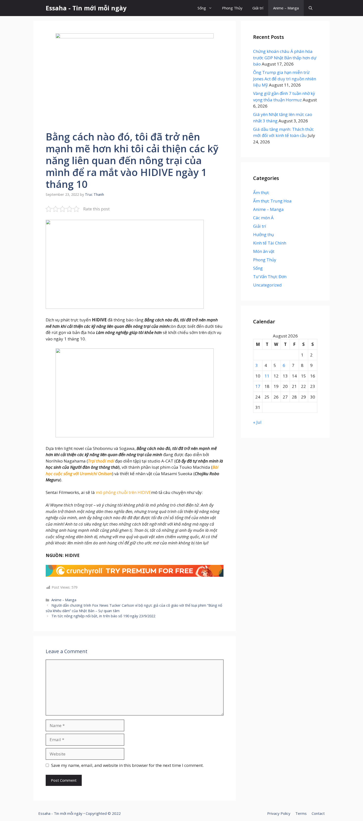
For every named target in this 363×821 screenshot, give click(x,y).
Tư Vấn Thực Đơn (269, 276)
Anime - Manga (63, 600)
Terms (301, 813)
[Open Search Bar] (310, 8)
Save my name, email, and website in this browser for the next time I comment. (127, 765)
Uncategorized (267, 285)
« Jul (257, 422)
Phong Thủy (232, 7)
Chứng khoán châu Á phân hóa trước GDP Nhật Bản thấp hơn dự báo (284, 57)
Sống (202, 7)
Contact (318, 813)
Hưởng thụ (263, 234)
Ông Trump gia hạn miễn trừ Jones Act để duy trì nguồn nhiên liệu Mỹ (284, 78)
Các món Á (263, 218)
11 (266, 376)
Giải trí (257, 7)
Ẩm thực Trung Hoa (272, 201)
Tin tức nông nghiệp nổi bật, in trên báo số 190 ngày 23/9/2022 (103, 616)
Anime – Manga (286, 7)
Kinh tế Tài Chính (269, 243)
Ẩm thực (261, 192)
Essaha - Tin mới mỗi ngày (86, 8)
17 (257, 386)
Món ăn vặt (263, 251)
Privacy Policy (278, 813)
